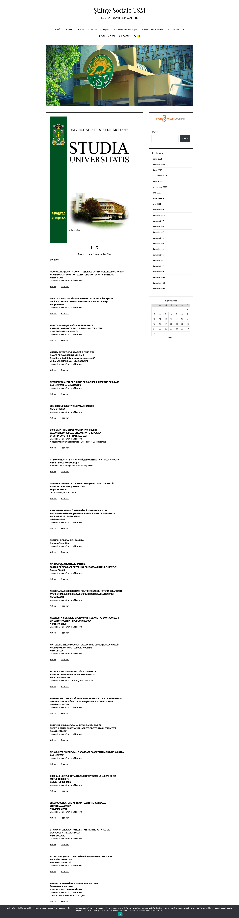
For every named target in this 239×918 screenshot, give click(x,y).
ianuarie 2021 (158, 210)
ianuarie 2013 (158, 255)
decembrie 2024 (160, 176)
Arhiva (80, 29)
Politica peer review (153, 29)
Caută (154, 132)
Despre (68, 29)
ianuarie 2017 (158, 232)
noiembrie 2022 (160, 198)
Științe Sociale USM (119, 10)
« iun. (170, 338)
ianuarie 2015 (158, 243)
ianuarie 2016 (158, 238)
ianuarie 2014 (158, 249)
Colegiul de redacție (125, 29)
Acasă (57, 29)
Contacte (124, 36)
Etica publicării (176, 29)
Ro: (136, 36)
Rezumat (65, 286)
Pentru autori (107, 36)
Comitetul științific (99, 29)
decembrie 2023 (160, 187)
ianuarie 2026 (159, 165)
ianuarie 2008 (159, 283)
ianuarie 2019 (158, 221)
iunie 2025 (157, 170)
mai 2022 (157, 204)
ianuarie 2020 (159, 215)
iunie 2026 (157, 159)
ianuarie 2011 (158, 266)
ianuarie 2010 (158, 272)
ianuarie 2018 (158, 227)
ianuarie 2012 (158, 260)
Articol (53, 286)
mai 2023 (157, 193)
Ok (120, 914)
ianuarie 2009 (159, 277)
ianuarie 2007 (159, 289)
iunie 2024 (157, 181)
